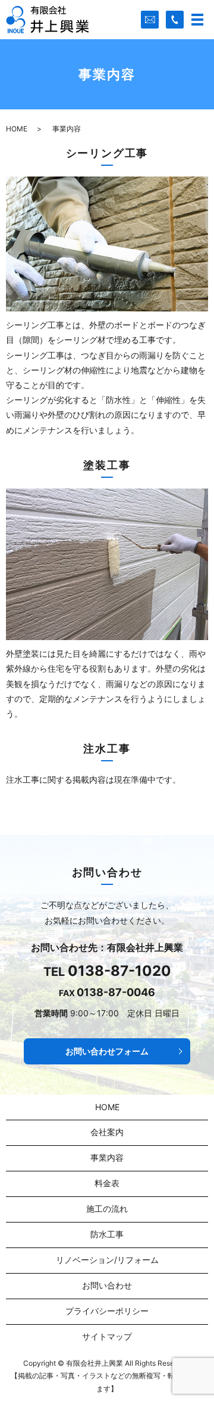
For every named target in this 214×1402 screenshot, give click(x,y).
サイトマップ (107, 1336)
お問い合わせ (107, 1285)
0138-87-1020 (119, 970)
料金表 (107, 1183)
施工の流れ (107, 1208)
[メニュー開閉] (197, 20)
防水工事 (107, 1234)
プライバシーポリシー (107, 1311)
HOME (16, 128)
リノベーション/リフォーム (107, 1260)
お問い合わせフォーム (107, 1051)
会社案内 (107, 1132)
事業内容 (107, 1157)
